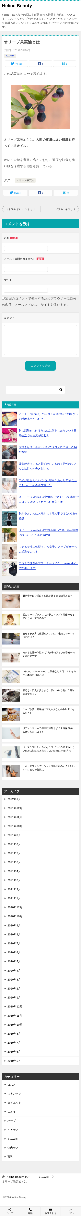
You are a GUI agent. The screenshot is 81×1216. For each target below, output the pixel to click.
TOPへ (70, 1213)
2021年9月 (14, 835)
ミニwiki (10, 55)
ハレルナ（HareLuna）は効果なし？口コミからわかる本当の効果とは (49, 673)
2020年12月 (14, 907)
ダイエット (14, 1102)
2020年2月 (14, 988)
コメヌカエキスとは (64, 209)
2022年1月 (14, 799)
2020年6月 (14, 952)
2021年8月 (14, 844)
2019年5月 (14, 1060)
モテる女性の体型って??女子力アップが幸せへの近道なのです (49, 654)
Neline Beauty (17, 5)
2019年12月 (14, 1006)
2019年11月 (14, 1015)
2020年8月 (14, 934)
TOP (18, 1176)
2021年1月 (14, 898)
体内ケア (12, 1147)
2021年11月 (14, 817)
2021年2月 (14, 889)
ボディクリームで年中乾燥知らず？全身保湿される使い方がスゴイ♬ (49, 730)
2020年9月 (14, 925)
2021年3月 (14, 880)
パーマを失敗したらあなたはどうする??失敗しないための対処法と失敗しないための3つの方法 (49, 749)
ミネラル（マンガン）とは (20, 209)
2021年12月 (14, 808)
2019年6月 (14, 1051)
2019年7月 (14, 1042)
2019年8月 (14, 1033)
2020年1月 (14, 997)
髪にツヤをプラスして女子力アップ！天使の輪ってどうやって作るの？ (49, 616)
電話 (30, 1213)
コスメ (11, 1084)
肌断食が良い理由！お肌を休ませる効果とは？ (47, 595)
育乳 (10, 1156)
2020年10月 (14, 916)
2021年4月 (14, 871)
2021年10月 (14, 826)
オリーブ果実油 (25, 180)
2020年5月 (14, 961)
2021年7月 (14, 853)
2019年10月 (14, 1024)
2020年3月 (14, 979)
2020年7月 (14, 943)
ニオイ (11, 1111)
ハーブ (11, 1120)
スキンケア (14, 1093)
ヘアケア (12, 1129)
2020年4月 (14, 970)
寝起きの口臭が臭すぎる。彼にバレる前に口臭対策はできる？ (49, 692)
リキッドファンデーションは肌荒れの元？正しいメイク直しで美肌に (49, 768)
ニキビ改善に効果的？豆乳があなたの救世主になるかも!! (49, 711)
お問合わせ (50, 1213)
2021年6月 (14, 862)
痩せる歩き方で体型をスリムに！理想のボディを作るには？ (49, 635)
